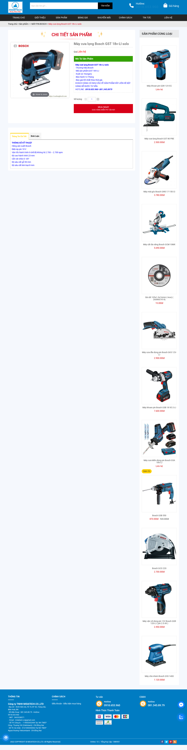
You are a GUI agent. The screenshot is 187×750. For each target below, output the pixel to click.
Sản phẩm (61, 17)
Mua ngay (103, 108)
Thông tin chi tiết (19, 136)
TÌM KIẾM (105, 6)
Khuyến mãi (104, 17)
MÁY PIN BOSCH (39, 24)
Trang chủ (19, 17)
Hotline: (147, 5)
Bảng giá (83, 17)
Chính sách (125, 17)
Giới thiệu (40, 17)
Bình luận (35, 136)
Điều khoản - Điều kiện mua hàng (66, 703)
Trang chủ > (13, 24)
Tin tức (147, 17)
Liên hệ (168, 17)
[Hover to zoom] (39, 70)
